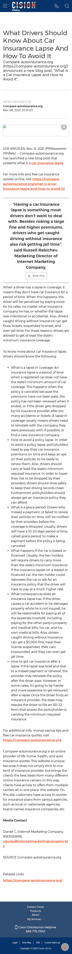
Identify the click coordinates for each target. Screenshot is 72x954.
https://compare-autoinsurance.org (32, 740)
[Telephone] (57, 6)
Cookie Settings (52, 942)
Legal (15, 942)
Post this (38, 276)
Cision (41, 948)
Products (35, 910)
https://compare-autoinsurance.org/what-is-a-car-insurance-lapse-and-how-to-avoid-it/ (34, 184)
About (35, 914)
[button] (36, 126)
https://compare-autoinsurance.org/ (32, 880)
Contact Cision (35, 906)
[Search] (67, 6)
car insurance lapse (47, 163)
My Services (34, 919)
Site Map (26, 942)
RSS (38, 942)
